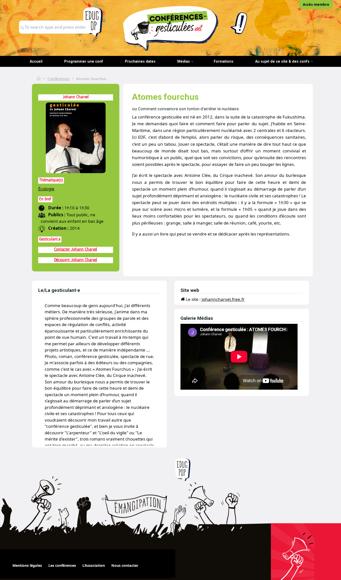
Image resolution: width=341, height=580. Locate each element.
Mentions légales (27, 565)
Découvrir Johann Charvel (75, 260)
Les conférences (62, 565)
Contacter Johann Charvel (75, 249)
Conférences (58, 78)
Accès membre (316, 4)
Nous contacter (124, 565)
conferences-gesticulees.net (170, 28)
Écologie (46, 189)
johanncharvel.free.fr (223, 299)
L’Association (93, 565)
